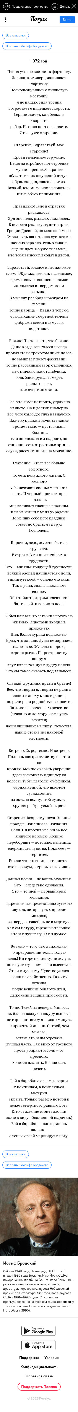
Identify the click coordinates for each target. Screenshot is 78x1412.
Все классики (15, 35)
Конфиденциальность (39, 1367)
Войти (67, 20)
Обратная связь (39, 1376)
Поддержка (29, 1357)
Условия (51, 1357)
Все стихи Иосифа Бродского (27, 46)
